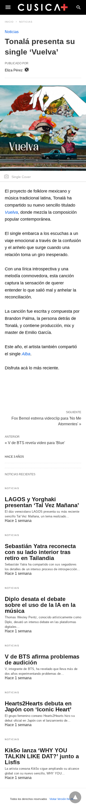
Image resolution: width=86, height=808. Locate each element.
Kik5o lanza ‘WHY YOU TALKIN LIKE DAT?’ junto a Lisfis (42, 756)
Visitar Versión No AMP (62, 799)
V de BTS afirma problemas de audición (42, 659)
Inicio (9, 21)
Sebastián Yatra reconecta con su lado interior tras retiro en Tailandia (40, 552)
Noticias (25, 21)
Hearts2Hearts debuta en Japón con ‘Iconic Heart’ (38, 706)
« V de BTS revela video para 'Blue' (35, 443)
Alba (26, 354)
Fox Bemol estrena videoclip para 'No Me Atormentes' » (46, 421)
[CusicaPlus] (43, 7)
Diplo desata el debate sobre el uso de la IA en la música (40, 605)
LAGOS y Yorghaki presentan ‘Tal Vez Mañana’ (42, 502)
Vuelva (11, 212)
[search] (78, 7)
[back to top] (75, 797)
